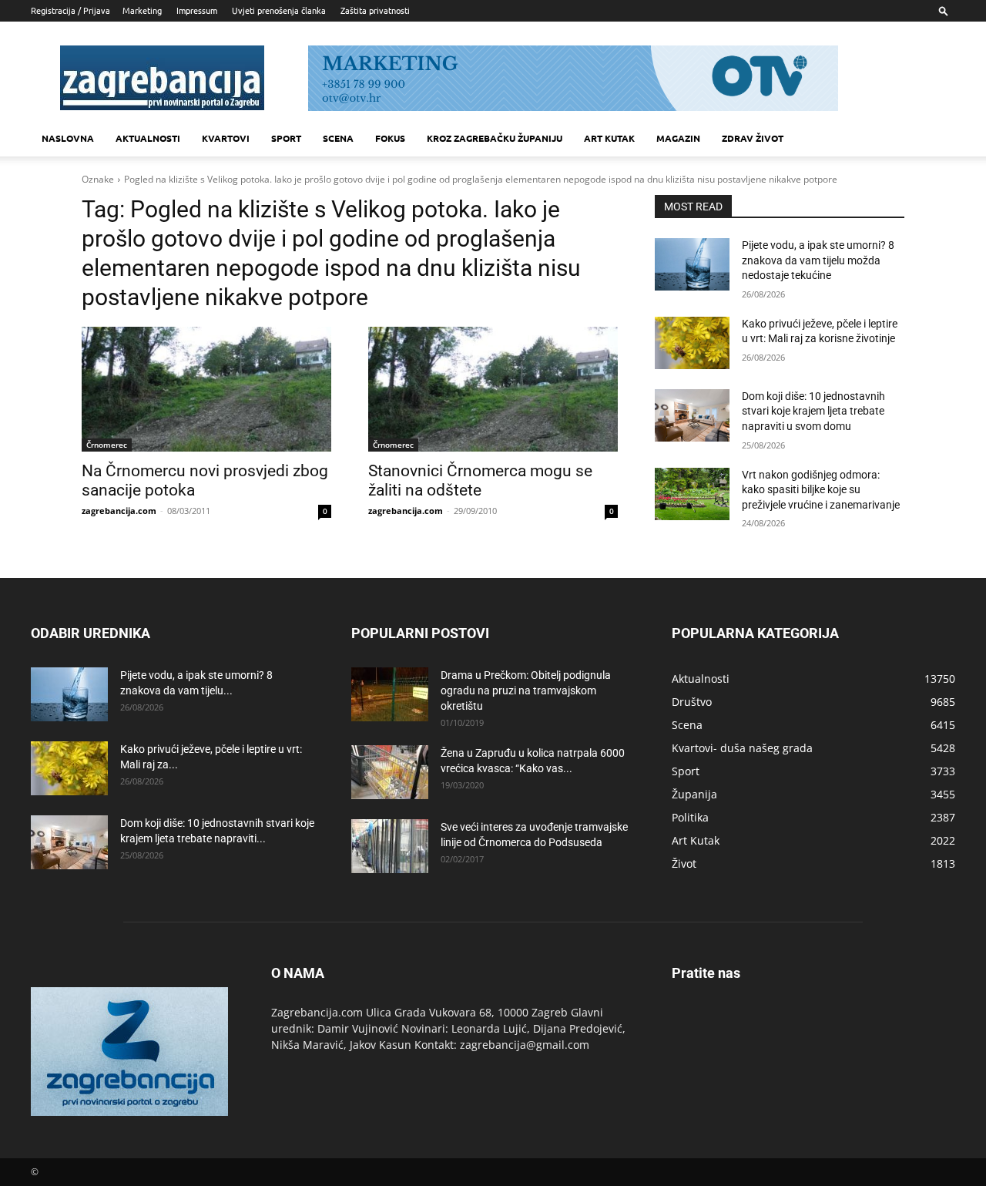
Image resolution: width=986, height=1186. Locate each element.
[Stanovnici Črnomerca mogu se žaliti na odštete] (493, 389)
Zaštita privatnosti (375, 10)
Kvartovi (226, 138)
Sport (286, 138)
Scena (338, 138)
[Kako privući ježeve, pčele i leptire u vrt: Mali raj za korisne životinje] (692, 343)
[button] (943, 10)
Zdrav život (752, 138)
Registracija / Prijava (70, 10)
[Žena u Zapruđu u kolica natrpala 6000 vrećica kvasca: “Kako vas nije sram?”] (389, 772)
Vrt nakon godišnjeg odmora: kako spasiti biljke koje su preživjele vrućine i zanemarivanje (821, 490)
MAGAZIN (678, 138)
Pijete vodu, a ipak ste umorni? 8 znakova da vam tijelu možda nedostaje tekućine (818, 260)
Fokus (390, 138)
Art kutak (609, 138)
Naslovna (68, 138)
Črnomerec (106, 444)
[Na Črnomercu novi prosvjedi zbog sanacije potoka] (206, 389)
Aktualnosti (148, 138)
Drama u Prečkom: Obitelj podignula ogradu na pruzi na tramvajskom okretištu (526, 690)
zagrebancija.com (119, 510)
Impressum (196, 10)
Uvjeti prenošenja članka (279, 10)
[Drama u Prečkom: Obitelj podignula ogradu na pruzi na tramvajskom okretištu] (389, 694)
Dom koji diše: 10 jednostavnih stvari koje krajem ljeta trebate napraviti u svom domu (813, 411)
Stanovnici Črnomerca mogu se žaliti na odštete (480, 480)
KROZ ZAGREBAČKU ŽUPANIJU (494, 138)
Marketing (142, 10)
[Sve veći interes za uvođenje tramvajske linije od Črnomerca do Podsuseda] (389, 846)
